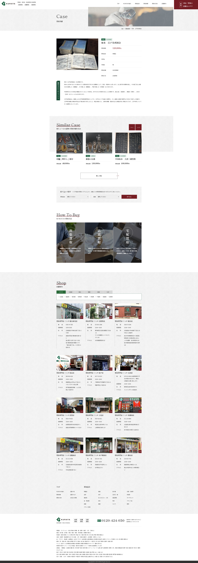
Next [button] (138, 127)
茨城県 (92, 297)
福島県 (67, 297)
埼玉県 (86, 297)
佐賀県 (111, 297)
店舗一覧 (72, 491)
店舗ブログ (73, 494)
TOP (118, 3)
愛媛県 (104, 297)
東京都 (73, 297)
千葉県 (98, 297)
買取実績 (145, 3)
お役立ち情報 (73, 497)
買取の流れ (155, 3)
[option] (69, 149)
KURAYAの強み (127, 3)
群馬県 (80, 297)
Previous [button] (132, 127)
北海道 (61, 297)
